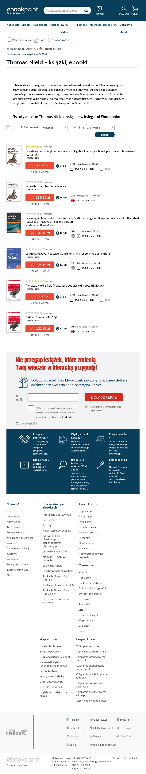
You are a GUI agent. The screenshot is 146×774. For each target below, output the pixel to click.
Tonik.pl (136, 758)
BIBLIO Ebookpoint (51, 681)
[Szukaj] (86, 10)
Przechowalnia (87, 527)
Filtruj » (104, 134)
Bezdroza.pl (126, 727)
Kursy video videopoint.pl (91, 700)
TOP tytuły (13, 527)
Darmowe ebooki (126, 28)
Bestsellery (110, 24)
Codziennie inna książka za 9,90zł (26, 54)
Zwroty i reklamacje (90, 593)
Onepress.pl (100, 719)
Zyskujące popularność (19, 537)
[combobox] (54, 127)
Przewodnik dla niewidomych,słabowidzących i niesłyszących (53, 541)
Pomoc (83, 631)
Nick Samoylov (32, 225)
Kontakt (84, 572)
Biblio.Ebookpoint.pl (104, 744)
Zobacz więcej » (26, 423)
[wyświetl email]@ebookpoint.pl (95, 761)
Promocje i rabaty (16, 532)
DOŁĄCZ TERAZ (104, 397)
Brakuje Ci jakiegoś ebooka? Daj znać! (79, 464)
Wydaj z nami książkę (52, 676)
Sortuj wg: (79, 127)
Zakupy (47, 525)
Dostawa (84, 599)
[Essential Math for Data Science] (13, 191)
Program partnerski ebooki (55, 656)
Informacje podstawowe (57, 514)
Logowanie (85, 511)
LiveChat (84, 625)
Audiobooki (40, 24)
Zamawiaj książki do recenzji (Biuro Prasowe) (54, 663)
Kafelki (13, 127)
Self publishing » (118, 461)
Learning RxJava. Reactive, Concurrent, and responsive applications (67, 253)
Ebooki (26, 24)
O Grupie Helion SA (87, 646)
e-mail (19, 397)
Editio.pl (74, 727)
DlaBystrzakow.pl (103, 727)
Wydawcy (12, 559)
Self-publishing (48, 670)
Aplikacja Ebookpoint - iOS (58, 584)
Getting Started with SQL (41, 317)
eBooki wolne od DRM (56, 551)
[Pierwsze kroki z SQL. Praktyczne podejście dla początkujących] (13, 290)
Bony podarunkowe (17, 564)
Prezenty (84, 537)
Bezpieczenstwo (52, 519)
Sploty (73, 744)
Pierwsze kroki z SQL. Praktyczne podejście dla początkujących (64, 285)
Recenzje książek (89, 615)
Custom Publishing (51, 686)
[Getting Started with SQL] (13, 322)
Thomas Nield (32, 158)
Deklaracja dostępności (92, 588)
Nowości (95, 24)
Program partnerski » (40, 436)
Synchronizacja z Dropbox (58, 570)
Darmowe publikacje (18, 548)
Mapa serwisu (87, 620)
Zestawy (11, 553)
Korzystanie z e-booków (57, 530)
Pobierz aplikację (22, 39)
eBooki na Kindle (52, 565)
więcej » (68, 417)
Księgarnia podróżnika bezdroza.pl (89, 684)
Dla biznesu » (41, 459)
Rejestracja (85, 516)
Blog (9, 575)
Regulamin (85, 577)
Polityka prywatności (91, 583)
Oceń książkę (86, 543)
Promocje (81, 24)
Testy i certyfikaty (17, 569)
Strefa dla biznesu (50, 646)
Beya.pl (97, 736)
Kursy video (64, 28)
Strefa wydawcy (49, 651)
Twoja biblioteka (88, 532)
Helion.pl (74, 719)
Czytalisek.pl (127, 736)
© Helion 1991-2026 (16, 765)
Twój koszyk (86, 521)
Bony (43, 39)
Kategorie (12, 24)
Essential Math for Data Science (45, 186)
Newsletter (85, 548)
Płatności (84, 604)
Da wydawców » (118, 436)
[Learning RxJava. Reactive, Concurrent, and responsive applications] (13, 258)
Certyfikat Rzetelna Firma (91, 651)
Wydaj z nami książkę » (79, 436)
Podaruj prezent (63, 39)
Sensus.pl (125, 719)
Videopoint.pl (77, 736)
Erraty (82, 609)
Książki (54, 24)
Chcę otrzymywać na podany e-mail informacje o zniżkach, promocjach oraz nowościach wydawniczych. (56, 412)
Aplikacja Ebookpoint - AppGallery (56, 592)
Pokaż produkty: (30, 127)
